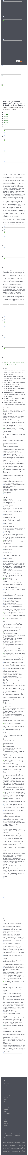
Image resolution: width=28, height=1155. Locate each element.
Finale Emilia (6, 1094)
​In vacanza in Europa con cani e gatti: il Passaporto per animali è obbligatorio (11, 934)
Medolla (5, 1099)
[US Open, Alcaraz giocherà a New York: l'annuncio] (14, 679)
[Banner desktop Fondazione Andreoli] (14, 131)
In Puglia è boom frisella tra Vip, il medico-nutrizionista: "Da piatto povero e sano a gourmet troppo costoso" (12, 816)
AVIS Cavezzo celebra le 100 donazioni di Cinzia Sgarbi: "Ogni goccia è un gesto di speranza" (13, 1018)
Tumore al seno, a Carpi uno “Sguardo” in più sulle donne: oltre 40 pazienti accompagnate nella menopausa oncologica (13, 843)
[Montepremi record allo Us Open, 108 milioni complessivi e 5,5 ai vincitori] (14, 709)
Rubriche (5, 497)
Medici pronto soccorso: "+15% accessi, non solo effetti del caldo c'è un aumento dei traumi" (14, 796)
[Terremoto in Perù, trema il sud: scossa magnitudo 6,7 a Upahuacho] (14, 639)
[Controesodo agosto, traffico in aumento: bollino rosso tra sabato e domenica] (14, 614)
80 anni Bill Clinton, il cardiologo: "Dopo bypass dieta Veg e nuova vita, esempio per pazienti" (13, 774)
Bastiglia (5, 1111)
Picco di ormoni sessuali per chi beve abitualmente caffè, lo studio (11, 602)
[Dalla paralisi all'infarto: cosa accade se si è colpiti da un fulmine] (14, 800)
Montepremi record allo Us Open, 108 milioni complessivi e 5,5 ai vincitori (13, 711)
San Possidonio (7, 1113)
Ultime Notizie (7, 1083)
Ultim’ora (5, 368)
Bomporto (13, 109)
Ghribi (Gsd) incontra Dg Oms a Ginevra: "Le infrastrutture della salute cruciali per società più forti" (14, 789)
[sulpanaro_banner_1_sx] (12, 896)
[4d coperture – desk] (14, 317)
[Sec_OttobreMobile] (11, 85)
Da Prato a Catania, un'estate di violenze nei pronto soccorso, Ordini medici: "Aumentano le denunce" (13, 757)
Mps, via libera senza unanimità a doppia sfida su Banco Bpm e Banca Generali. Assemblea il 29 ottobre (14, 659)
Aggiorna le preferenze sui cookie (10, 1137)
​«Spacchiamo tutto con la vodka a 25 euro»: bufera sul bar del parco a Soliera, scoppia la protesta (13, 989)
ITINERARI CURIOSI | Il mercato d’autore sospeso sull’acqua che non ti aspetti (14, 516)
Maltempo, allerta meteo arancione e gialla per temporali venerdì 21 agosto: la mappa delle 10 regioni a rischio (13, 699)
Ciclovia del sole (7, 1082)
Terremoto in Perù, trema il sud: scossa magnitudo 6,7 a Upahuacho (12, 641)
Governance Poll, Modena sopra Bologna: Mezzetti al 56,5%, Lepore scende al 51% (12, 1030)
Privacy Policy (9, 1135)
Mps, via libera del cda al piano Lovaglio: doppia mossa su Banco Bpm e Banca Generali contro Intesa (13, 720)
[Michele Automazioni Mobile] (11, 75)
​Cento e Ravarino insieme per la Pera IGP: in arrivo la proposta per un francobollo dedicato (13, 1003)
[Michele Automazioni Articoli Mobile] (14, 346)
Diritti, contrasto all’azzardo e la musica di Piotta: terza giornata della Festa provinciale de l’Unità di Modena (14, 378)
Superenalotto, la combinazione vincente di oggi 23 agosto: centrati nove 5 (14, 635)
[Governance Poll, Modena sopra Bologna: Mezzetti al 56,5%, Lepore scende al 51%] (14, 1027)
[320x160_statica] (14, 245)
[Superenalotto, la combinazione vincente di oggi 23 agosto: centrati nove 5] (14, 633)
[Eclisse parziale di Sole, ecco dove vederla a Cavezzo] (14, 920)
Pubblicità (19, 1133)
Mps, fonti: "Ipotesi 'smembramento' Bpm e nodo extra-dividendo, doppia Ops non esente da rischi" (13, 650)
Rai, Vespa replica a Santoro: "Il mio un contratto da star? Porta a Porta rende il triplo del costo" (14, 734)
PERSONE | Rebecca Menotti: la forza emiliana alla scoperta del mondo (13, 525)
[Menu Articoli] (14, 256)
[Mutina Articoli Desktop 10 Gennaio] (14, 233)
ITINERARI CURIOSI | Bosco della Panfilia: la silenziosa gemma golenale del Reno (13, 534)
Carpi (5, 1101)
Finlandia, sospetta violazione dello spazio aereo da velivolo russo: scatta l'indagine (14, 629)
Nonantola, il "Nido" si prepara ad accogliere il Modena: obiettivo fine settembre (13, 450)
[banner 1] (14, 230)
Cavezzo (5, 1105)
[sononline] (12, 915)
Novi (5, 1119)
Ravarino (6, 1123)
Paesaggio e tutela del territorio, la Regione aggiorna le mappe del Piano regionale (12, 947)
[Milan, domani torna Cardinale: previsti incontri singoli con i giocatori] (14, 724)
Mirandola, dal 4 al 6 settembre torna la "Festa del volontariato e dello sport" (13, 489)
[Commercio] (12, 1070)
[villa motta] (11, 66)
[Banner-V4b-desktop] (14, 134)
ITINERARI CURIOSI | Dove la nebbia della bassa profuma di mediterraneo (14, 560)
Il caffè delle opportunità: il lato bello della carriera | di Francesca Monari (12, 509)
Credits (21, 1137)
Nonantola (6, 1125)
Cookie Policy (17, 1135)
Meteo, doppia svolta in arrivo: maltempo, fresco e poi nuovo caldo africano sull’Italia (14, 610)
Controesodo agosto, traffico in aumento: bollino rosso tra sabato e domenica (14, 616)
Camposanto (6, 1107)
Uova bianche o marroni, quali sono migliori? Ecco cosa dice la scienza (13, 748)
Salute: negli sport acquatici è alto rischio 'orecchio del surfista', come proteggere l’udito (13, 780)
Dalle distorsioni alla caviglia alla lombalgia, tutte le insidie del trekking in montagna (14, 823)
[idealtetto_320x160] (14, 149)
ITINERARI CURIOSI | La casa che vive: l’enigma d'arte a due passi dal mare (13, 501)
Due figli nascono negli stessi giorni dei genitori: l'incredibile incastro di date (13, 960)
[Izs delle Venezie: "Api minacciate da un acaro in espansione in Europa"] (14, 740)
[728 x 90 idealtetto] (14, 136)
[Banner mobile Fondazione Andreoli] (14, 171)
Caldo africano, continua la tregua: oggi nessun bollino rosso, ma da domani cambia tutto (13, 623)
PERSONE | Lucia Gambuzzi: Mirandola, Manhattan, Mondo (12, 551)
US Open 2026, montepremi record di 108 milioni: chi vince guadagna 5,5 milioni (14, 666)
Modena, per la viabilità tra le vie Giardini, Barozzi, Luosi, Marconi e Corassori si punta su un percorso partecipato (14, 388)
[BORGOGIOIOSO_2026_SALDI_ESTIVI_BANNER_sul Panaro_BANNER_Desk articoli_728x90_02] (14, 227)
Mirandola (6, 1092)
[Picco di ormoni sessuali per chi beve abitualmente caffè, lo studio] (14, 600)
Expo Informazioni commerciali (11, 494)
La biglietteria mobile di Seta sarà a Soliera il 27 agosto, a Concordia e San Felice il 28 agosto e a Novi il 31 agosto (14, 394)
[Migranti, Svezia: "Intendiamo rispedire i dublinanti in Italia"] (14, 703)
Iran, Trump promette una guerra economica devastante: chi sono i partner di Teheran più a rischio (13, 595)
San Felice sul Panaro (8, 1095)
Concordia (6, 1097)
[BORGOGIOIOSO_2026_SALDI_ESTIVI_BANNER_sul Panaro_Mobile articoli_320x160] (14, 267)
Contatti (13, 1133)
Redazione (7, 107)
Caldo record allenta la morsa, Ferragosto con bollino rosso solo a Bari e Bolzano (13, 808)
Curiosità (5, 917)
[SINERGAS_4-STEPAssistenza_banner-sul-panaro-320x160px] (14, 335)
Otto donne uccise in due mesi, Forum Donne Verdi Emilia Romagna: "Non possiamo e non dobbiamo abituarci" (14, 372)
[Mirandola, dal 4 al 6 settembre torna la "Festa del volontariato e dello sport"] (14, 486)
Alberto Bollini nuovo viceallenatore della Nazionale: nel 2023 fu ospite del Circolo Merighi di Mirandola (14, 831)
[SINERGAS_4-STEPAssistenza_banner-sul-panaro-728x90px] (14, 323)
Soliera (5, 1121)
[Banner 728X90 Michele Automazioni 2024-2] (14, 320)
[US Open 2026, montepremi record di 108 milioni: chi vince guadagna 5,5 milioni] (14, 664)
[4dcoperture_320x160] (14, 357)
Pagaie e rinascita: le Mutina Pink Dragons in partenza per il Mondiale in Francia (13, 972)
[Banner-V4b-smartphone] (14, 160)
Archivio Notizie (7, 1085)
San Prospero (7, 1117)
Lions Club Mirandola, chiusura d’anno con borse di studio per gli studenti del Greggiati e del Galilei (14, 1045)
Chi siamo (7, 1133)
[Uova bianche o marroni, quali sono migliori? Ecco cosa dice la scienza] (14, 746)
